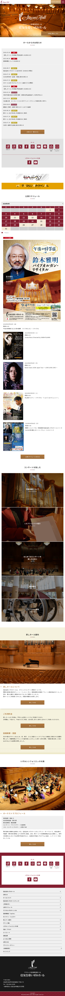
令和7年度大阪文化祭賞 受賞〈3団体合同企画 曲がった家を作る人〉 (23, 95)
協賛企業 (5, 935)
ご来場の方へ (6, 904)
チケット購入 (6, 923)
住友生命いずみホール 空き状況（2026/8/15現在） (18, 71)
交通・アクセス (7, 929)
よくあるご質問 (7, 939)
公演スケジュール (7, 907)
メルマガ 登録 (51, 150)
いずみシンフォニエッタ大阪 (10, 926)
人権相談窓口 (6, 948)
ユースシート (6, 932)
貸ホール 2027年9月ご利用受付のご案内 (15, 113)
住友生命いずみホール (9, 891)
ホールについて (7, 898)
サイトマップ (6, 951)
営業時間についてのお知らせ (11, 61)
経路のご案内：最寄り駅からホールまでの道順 (17, 107)
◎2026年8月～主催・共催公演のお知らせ (15, 77)
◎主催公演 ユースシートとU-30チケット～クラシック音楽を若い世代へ (25, 101)
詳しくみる (32, 702)
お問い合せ (6, 942)
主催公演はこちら (53, 33)
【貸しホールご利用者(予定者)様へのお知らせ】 (17, 55)
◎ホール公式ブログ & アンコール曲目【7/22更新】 (18, 83)
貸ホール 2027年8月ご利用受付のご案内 (15, 119)
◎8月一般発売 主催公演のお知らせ (13, 125)
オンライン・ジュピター (57, 150)
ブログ (14, 149)
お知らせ (8, 149)
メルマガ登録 (51, 867)
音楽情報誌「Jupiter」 (9, 913)
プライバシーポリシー (9, 945)
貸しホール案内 (7, 920)
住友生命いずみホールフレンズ (11, 901)
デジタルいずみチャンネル (10, 910)
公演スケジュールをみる (32, 457)
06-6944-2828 (10, 984)
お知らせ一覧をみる (32, 132)
